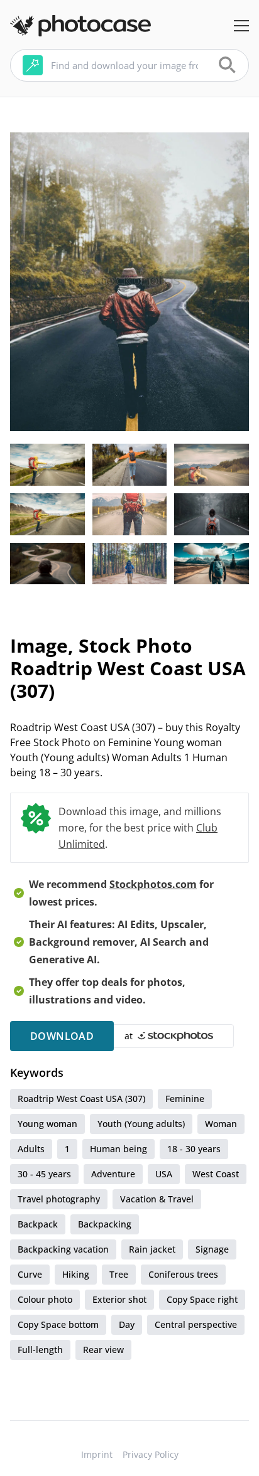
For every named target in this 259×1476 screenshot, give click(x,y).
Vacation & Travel (157, 1199)
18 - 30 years (194, 1149)
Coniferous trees (183, 1274)
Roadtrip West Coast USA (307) (81, 1098)
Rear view (103, 1350)
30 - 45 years (44, 1174)
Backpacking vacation (63, 1249)
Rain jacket (152, 1249)
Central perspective (196, 1324)
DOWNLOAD (62, 1036)
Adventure (113, 1174)
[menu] (241, 25)
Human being (118, 1149)
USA (163, 1174)
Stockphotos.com (153, 884)
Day (127, 1324)
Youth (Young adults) (141, 1124)
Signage (212, 1249)
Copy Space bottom (58, 1324)
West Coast (215, 1174)
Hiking (75, 1274)
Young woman (47, 1124)
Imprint (97, 1454)
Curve (30, 1274)
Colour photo (45, 1299)
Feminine (184, 1098)
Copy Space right (202, 1299)
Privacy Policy (151, 1454)
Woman (221, 1124)
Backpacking (104, 1224)
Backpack (38, 1224)
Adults (31, 1149)
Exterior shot (119, 1299)
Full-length (40, 1350)
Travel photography (59, 1199)
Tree (118, 1274)
